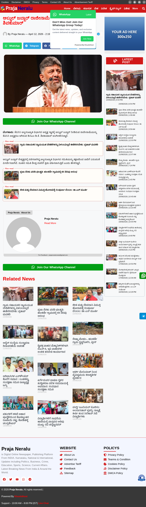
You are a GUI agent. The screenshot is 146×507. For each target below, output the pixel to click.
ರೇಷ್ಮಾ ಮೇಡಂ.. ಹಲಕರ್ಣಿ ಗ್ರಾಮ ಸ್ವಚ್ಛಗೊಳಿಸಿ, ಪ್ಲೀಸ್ (85, 341)
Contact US (55, 2)
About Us (67, 2)
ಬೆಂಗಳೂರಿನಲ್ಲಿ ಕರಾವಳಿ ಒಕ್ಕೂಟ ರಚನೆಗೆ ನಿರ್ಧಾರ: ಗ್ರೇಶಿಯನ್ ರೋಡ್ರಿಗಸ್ (129, 272)
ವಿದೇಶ (104, 8)
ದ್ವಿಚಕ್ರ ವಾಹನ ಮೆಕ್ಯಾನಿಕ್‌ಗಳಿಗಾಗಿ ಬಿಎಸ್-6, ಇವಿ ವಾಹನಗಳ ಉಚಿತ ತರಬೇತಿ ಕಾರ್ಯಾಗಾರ (53, 348)
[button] (143, 8)
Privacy (36, 2)
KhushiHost (20, 496)
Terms (44, 2)
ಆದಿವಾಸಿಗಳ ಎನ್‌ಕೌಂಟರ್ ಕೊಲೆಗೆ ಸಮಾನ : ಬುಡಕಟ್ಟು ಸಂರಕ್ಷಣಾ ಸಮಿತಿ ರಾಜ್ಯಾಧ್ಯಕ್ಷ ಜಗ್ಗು (16, 381)
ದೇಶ (96, 8)
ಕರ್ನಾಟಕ (87, 8)
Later (89, 14)
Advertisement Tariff (84, 2)
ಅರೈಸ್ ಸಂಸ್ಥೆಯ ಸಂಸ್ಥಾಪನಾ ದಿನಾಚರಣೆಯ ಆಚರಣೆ (16, 344)
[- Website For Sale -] (125, 50)
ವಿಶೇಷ (127, 8)
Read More (50, 223)
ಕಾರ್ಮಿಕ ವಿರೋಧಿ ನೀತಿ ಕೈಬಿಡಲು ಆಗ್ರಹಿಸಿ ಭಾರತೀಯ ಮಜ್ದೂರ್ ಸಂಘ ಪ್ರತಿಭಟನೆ (130, 259)
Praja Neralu (51, 218)
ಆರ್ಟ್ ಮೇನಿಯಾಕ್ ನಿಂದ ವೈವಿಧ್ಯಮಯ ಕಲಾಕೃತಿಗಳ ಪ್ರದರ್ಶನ (85, 374)
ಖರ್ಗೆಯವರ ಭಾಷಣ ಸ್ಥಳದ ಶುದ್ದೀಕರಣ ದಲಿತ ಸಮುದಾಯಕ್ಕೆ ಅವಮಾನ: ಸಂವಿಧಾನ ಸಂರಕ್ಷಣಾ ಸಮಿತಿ (53, 385)
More (135, 8)
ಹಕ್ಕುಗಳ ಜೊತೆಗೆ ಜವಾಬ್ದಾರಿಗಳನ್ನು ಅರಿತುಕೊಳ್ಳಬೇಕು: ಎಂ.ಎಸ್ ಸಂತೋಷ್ (129, 287)
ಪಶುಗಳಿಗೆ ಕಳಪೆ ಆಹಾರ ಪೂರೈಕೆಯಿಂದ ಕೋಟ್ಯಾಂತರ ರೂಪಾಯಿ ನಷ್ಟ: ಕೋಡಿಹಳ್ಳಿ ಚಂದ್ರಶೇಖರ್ (16, 419)
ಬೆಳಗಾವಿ (77, 8)
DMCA (27, 2)
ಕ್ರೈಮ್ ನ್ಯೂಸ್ (115, 8)
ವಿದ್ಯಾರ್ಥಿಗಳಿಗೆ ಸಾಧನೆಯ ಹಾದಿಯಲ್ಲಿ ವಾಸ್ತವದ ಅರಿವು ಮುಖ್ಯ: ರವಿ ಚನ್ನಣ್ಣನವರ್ (51, 421)
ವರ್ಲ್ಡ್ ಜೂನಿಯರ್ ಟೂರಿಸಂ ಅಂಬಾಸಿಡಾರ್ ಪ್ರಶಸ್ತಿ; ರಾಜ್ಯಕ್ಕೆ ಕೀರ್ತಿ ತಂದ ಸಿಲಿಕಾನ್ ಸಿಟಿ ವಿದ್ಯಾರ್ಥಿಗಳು (86, 412)
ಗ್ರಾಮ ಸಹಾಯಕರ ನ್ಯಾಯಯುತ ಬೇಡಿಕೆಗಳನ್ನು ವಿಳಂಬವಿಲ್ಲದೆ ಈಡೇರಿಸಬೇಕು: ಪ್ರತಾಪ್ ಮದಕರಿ (59, 144)
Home (67, 8)
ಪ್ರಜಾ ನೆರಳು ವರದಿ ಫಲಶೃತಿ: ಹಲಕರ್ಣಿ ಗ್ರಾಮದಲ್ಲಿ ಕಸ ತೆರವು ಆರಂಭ (48, 172)
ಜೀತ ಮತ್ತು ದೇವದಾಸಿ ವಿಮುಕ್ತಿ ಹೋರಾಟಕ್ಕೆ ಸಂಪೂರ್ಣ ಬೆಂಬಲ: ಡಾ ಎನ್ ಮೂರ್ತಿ (53, 190)
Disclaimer (16, 2)
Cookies (5, 2)
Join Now (87, 39)
